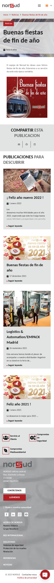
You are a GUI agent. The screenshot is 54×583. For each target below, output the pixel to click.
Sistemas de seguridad (13, 545)
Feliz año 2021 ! (19, 404)
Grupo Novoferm (10, 529)
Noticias (15, 15)
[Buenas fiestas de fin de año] (27, 248)
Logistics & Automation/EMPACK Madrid (23, 337)
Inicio (5, 15)
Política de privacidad (27, 578)
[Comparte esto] (27, 144)
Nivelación (8, 552)
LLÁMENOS (14, 498)
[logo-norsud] (11, 5)
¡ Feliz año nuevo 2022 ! (25, 198)
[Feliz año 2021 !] (27, 387)
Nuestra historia (10, 526)
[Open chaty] (45, 575)
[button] (39, 5)
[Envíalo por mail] (19, 144)
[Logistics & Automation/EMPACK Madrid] (27, 309)
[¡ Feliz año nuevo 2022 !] (27, 181)
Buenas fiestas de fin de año (34, 15)
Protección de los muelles (14, 548)
